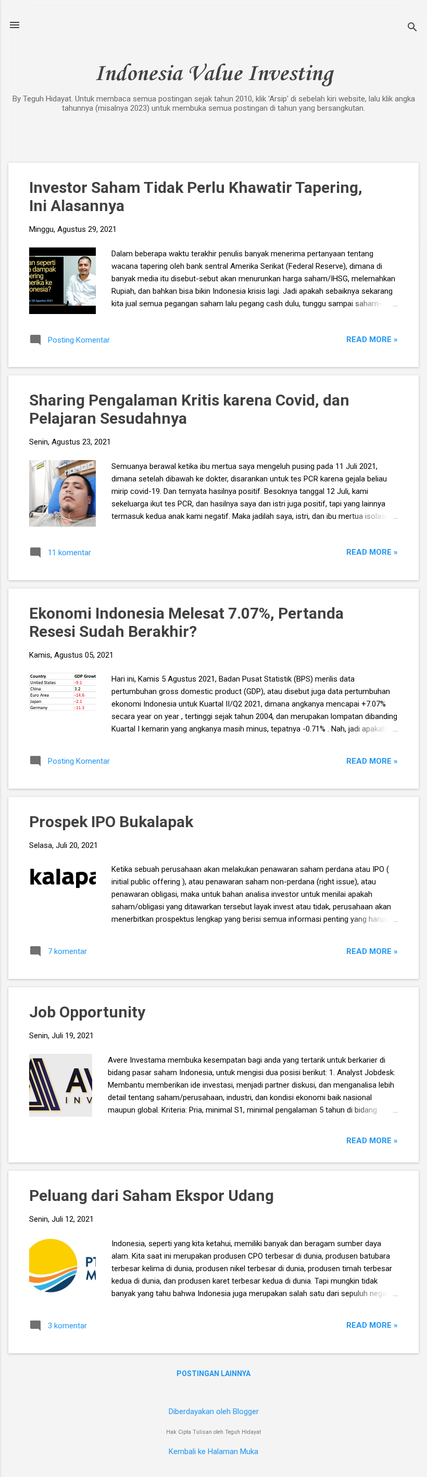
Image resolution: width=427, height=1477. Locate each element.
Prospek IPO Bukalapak (111, 822)
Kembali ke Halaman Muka (213, 1451)
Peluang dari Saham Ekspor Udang (151, 1195)
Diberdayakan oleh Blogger (214, 1411)
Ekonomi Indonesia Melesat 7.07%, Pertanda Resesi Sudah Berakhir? (186, 622)
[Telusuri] (412, 28)
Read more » (372, 339)
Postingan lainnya (213, 1373)
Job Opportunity (87, 1012)
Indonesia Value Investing (213, 74)
